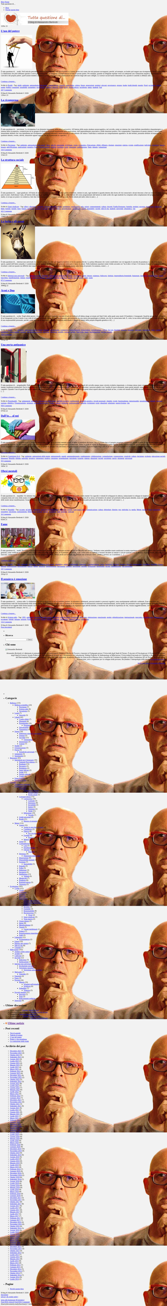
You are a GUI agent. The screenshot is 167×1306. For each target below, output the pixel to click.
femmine (154, 564)
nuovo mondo (14, 332)
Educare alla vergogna (32, 901)
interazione (146, 330)
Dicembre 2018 (15, 1173)
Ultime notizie (16, 1023)
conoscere (82, 564)
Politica (8, 87)
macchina (4, 278)
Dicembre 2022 (15, 1075)
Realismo (22, 764)
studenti (95, 87)
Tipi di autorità (15, 1033)
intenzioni (143, 276)
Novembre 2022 (16, 1077)
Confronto (22, 892)
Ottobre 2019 (15, 1153)
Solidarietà (18, 754)
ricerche (49, 619)
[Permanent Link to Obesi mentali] (18, 492)
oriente (158, 85)
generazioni (90, 85)
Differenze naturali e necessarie (30, 733)
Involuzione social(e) (26, 966)
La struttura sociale (12, 159)
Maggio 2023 (15, 1065)
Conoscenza (28, 799)
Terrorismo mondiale (26, 968)
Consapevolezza (93, 564)
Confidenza (28, 829)
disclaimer (4, 1295)
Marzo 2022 (14, 1094)
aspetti (63, 456)
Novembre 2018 (16, 1175)
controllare (75, 617)
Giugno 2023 (15, 1063)
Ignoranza (31, 803)
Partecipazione (20, 778)
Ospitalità (27, 909)
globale (18, 458)
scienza (67, 332)
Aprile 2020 (14, 1141)
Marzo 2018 (14, 1192)
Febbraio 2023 (15, 1071)
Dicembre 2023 (15, 1051)
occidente (151, 85)
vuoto (91, 278)
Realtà (10, 85)
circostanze (77, 276)
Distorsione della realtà (32, 856)
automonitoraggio (73, 456)
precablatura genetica (34, 332)
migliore (159, 401)
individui (25, 458)
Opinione (31, 809)
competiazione (107, 456)
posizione (15, 87)
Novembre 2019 (16, 1151)
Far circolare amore (35, 833)
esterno (125, 145)
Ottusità (26, 850)
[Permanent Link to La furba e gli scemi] (18, 258)
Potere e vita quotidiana (18, 1039)
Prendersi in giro (20, 780)
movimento (61, 566)
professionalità (74, 403)
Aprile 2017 (14, 1214)
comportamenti (95, 207)
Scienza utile (12, 617)
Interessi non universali (16, 276)
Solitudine (22, 988)
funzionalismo (123, 401)
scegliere (60, 147)
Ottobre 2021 (15, 1104)
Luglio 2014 (14, 1279)
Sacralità (22, 738)
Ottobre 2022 (15, 1079)
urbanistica (128, 209)
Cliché (21, 890)
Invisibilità (32, 805)
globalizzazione (117, 617)
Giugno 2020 (15, 1136)
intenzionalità (134, 401)
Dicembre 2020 (15, 1124)
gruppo (119, 85)
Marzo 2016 (14, 1240)
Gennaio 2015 (15, 1267)
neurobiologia (148, 617)
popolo (58, 403)
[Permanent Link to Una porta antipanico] (13, 382)
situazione (72, 147)
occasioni (38, 209)
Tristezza (27, 990)
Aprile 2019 (14, 1165)
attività (53, 145)
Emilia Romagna (119, 207)
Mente (139, 510)
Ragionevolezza (25, 882)
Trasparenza (23, 729)
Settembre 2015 (15, 1253)
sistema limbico (74, 619)
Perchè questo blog (12, 10)
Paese (36, 147)
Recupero (22, 766)
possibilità (23, 87)
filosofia (12, 458)
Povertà (17, 980)
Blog (7, 8)
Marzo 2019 (14, 1167)
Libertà (17, 717)
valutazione (102, 147)
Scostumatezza (24, 939)
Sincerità (22, 715)
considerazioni (96, 330)
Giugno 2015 (15, 1257)
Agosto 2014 (14, 1277)
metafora (42, 566)
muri (19, 209)
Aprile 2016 (14, 1238)
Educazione (91, 145)
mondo (140, 85)
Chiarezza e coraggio (31, 791)
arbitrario (55, 617)
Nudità (17, 746)
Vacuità (31, 815)
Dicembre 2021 (15, 1100)
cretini (84, 276)
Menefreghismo (24, 925)
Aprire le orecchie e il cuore (34, 827)
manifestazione (14, 278)
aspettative (66, 207)
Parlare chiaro (33, 793)
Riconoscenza (29, 913)
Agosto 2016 (14, 1230)
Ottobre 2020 (15, 1128)
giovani (104, 85)
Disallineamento (29, 848)
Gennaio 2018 (15, 1196)
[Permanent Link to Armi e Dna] (18, 313)
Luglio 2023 (14, 1061)
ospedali (45, 209)
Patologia (18, 976)
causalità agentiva (86, 401)
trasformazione (95, 332)
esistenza (96, 276)
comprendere (85, 330)
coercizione (70, 85)
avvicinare (68, 145)
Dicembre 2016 (15, 1222)
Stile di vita (19, 945)
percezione (76, 566)
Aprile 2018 (14, 1189)
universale (128, 458)
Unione (21, 744)
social (76, 278)
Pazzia (30, 837)
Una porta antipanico (13, 344)
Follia (21, 868)
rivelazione (92, 566)
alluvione (32, 207)
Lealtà (17, 713)
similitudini (64, 619)
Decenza (22, 895)
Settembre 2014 (15, 1275)
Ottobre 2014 (15, 1273)
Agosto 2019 (14, 1157)
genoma (124, 330)
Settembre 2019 (15, 1155)
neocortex (138, 617)
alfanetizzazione (35, 276)
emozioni (118, 145)
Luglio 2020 (14, 1134)
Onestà (21, 927)
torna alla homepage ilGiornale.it (12, 1300)
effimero (104, 145)
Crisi (25, 846)
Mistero (26, 839)
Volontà (26, 876)
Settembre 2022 (15, 1081)
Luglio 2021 (14, 1110)
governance (112, 85)
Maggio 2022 (15, 1090)
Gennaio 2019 (15, 1171)
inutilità (150, 276)
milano (22, 278)
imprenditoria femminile (122, 276)
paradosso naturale (38, 278)
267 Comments (6, 90)
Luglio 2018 (14, 1183)
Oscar (30, 915)
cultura (77, 85)
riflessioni (53, 332)
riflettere (48, 87)
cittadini (109, 401)
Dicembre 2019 (15, 1149)
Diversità (22, 897)
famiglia (129, 207)
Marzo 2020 (14, 1143)
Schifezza (27, 986)
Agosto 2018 (14, 1181)
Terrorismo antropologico (33, 970)
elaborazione (137, 564)
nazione (3, 403)
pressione (54, 458)
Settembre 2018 (15, 1179)
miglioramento (51, 566)
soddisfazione (82, 147)
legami (3, 147)
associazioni (75, 207)
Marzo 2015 (14, 1263)
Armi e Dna (8, 290)
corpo (102, 564)
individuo (147, 145)
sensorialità (100, 566)
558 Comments (6, 335)
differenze (83, 617)
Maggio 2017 (15, 1212)
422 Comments (6, 211)
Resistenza (23, 768)
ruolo (61, 87)
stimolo (95, 147)
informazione (11, 566)
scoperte (80, 458)
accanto (22, 510)
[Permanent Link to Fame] (18, 547)
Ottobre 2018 (15, 1177)
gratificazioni (138, 145)
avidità (69, 510)
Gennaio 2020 (15, 1147)
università (119, 209)
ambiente (25, 85)
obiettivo (10, 403)
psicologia (73, 458)
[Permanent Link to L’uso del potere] (16, 68)
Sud (100, 87)
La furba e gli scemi (12, 221)
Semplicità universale (26, 752)
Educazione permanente (32, 903)
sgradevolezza (74, 87)
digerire (114, 510)
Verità (30, 811)
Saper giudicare (13, 207)
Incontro (27, 907)
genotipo (131, 330)
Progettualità (12, 401)
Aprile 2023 (14, 1067)
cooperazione (118, 456)
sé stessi (39, 512)
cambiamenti (74, 401)
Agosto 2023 (14, 1059)
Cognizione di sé (14, 456)
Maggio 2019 (15, 1163)
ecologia (148, 456)
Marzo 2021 (14, 1118)
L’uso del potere (10, 30)
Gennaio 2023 (15, 1073)
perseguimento (44, 147)
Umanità (18, 948)
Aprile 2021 (14, 1116)
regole (84, 209)
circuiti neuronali (99, 401)
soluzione (111, 403)
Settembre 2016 (15, 1228)
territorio (64, 512)
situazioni (103, 403)
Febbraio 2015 (15, 1265)
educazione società (158, 456)
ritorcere (55, 87)
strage (86, 332)
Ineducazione (24, 962)
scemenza (63, 278)
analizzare (32, 564)
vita (134, 209)
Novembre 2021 (16, 1102)
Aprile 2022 (14, 1092)
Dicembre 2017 (15, 1198)
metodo (152, 401)
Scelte (10, 330)
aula (82, 207)
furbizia (110, 276)
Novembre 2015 (16, 1249)
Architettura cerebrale (22, 784)
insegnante (150, 207)
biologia (46, 330)
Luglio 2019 (14, 1159)
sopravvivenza (121, 403)
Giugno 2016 (15, 1234)
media (158, 330)
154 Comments (6, 622)
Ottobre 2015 (15, 1251)
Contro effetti (24, 719)
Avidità (17, 954)
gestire (109, 617)
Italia (2, 209)
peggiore (30, 403)
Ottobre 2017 (15, 1202)
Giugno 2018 (15, 1185)
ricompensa (40, 87)
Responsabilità (29, 911)
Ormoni (22, 736)
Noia (21, 996)
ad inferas (29, 510)
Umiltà (21, 776)
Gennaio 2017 (15, 1220)
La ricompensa (9, 100)
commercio (64, 330)
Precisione (11, 145)
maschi (29, 566)
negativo (30, 147)
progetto (83, 403)
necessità (30, 209)
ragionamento (22, 512)
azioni (87, 207)
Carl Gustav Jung (79, 510)
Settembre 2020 (15, 1130)
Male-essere (14, 950)
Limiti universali (25, 817)
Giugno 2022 (15, 1088)
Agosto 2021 (14, 1108)
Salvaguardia (23, 727)
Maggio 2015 (15, 1259)
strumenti (120, 458)
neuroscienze (158, 617)
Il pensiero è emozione (14, 579)
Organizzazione (20, 403)
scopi (66, 87)
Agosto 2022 (14, 1084)
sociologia (83, 87)
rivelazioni (91, 403)
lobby (153, 330)
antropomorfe (56, 456)
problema (64, 403)
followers (103, 276)
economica (82, 145)
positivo (53, 147)
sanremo (56, 278)
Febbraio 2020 (15, 1145)
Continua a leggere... (8, 81)
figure (83, 85)
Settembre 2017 (15, 1204)
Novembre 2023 (16, 1053)
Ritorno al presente (30, 821)
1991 (24, 617)
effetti (98, 145)
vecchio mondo (106, 332)
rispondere (90, 209)
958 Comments (6, 406)
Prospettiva (28, 725)
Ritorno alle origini (21, 943)
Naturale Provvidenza (27, 762)
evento (130, 145)
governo (142, 207)
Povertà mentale (20, 992)
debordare (107, 510)
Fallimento (18, 937)
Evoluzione (14, 886)
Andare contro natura (22, 952)
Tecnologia (23, 711)
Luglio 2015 (14, 1255)
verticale (71, 512)
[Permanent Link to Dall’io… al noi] (18, 439)
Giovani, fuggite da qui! (30, 1010)
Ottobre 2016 (15, 1226)
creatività (127, 456)
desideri (123, 564)
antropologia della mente (38, 85)
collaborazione (96, 456)
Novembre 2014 (16, 1271)
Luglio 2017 (14, 1208)
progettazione (66, 209)
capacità (62, 85)
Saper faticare (24, 770)
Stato (89, 147)
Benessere (13, 758)
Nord (146, 85)
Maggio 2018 (15, 1187)
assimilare (62, 510)
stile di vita (105, 209)
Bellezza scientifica (21, 705)
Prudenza (22, 880)
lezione (7, 209)
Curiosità (31, 801)
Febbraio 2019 (15, 1169)
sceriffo (60, 332)
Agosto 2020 (14, 1132)
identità (3, 566)
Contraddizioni (24, 844)
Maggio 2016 (15, 1236)
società (97, 209)
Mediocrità (23, 878)
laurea (161, 276)
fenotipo (117, 330)
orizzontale (157, 510)
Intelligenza (23, 874)
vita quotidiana (127, 566)
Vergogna (22, 884)
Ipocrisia (22, 994)
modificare (5, 332)
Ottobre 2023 (15, 1055)
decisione (140, 456)
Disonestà (22, 721)
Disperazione (24, 858)
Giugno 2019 (15, 1161)
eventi (115, 401)
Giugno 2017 (15, 1210)
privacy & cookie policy (9, 1297)
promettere (32, 87)
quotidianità (76, 209)
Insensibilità (28, 864)
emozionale (102, 617)
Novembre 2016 (16, 1224)
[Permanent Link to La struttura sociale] (18, 189)
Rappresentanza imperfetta (28, 933)
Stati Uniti (80, 332)
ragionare (37, 619)
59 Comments (6, 461)
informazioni (21, 566)
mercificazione (12, 147)
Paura (17, 978)
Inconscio (22, 872)
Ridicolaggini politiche (27, 998)
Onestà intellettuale (30, 929)
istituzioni (158, 207)
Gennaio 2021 (15, 1122)
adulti (19, 85)
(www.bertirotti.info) (157, 659)
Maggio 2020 (15, 1139)
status (90, 87)
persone (52, 209)
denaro (89, 276)
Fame (4, 524)
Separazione (23, 742)
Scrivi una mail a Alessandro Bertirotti (151, 663)
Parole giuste (32, 795)
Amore (21, 825)
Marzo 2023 (14, 1069)
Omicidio (22, 974)
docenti (109, 207)
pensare (17, 619)
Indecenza (22, 960)
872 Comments (6, 280)
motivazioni (22, 147)
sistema (87, 458)
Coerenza (22, 789)
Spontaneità (19, 756)
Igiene (21, 923)
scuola (70, 278)
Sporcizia (18, 1000)
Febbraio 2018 (15, 1194)
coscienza (108, 564)
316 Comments (6, 150)
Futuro (160, 564)
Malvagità (18, 972)
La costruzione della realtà (19, 1041)
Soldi (21, 935)
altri (18, 564)
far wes (110, 330)
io (130, 510)
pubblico (49, 278)
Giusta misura (24, 921)
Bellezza (13, 703)
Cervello (13, 782)
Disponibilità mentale (26, 860)
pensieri (23, 332)
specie (114, 458)
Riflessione (32, 512)
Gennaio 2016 (15, 1245)
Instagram (135, 276)
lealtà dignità (132, 85)
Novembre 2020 (16, 1126)
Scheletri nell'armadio (31, 984)
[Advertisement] (22, 680)
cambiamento (54, 330)
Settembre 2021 (15, 1106)
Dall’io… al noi (10, 415)
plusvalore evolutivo (41, 403)
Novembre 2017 (16, 1200)
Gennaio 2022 (15, 1098)
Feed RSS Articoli (7, 1302)
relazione (46, 332)
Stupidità (11, 510)
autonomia (60, 145)
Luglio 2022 (14, 1086)
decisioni (116, 564)
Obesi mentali (9, 470)
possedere (4, 512)
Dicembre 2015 (15, 1247)
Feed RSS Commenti (22, 1302)
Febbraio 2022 (15, 1096)
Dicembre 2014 (15, 1269)
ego (119, 510)
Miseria (21, 982)
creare (75, 145)
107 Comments (6, 569)
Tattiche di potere (16, 1035)
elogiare (111, 145)
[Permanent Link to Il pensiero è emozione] (18, 598)
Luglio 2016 (14, 1232)
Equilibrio (146, 564)
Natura (23, 209)
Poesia (17, 750)
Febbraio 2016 (15, 1242)
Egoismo (22, 862)
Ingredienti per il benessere (24, 760)
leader (125, 85)
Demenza (22, 854)
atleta (48, 145)
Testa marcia (28, 919)
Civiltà (17, 888)
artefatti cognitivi (63, 401)
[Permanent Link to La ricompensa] (18, 126)
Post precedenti (6, 627)
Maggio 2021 (15, 1114)
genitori (97, 85)
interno (162, 145)
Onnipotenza (28, 740)
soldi (86, 278)
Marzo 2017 (14, 1216)
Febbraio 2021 (15, 1120)
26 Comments (6, 514)
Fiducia (26, 831)
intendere (155, 145)
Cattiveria (18, 956)
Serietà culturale (25, 774)
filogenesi (4, 458)
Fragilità (27, 835)
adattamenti (26, 401)
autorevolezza (53, 85)
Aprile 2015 (14, 1261)
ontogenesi (40, 458)
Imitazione (23, 870)
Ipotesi (30, 807)
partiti (3, 87)
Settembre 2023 (15, 1057)
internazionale (129, 617)
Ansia (21, 842)
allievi (26, 207)
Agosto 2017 (14, 1206)
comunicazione (91, 510)
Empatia (22, 866)
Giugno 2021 (15, 1112)
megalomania (144, 401)
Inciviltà (17, 958)
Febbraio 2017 (15, 1218)
